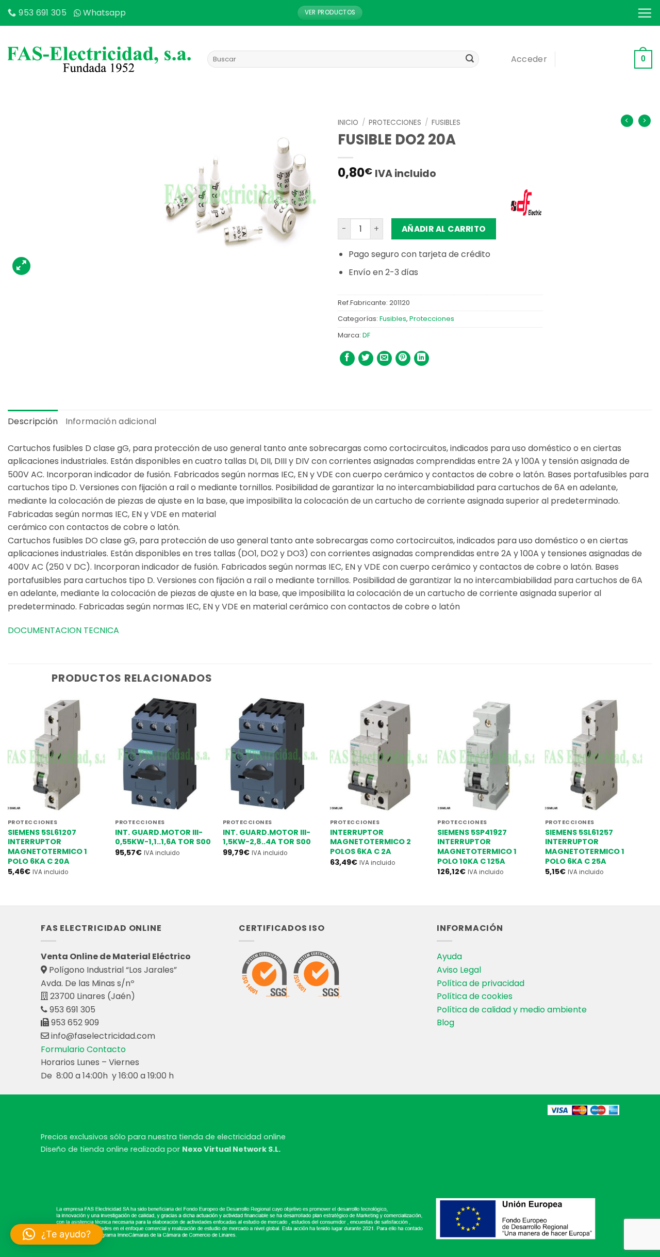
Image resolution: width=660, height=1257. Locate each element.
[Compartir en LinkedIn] (421, 358)
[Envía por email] (384, 358)
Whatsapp (104, 13)
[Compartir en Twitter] (365, 358)
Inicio (348, 122)
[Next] (641, 800)
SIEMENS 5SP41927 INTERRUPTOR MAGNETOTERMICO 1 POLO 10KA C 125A (477, 847)
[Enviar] (469, 59)
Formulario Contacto (83, 1049)
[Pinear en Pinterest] (402, 358)
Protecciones (395, 122)
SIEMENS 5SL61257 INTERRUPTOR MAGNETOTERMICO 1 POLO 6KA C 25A (584, 847)
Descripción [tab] (33, 421)
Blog (445, 1022)
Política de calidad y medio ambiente (512, 1010)
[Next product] (627, 121)
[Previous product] (644, 121)
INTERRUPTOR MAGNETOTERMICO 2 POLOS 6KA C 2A (370, 842)
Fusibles (446, 122)
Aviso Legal (459, 970)
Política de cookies (475, 996)
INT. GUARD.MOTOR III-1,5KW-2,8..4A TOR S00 (267, 837)
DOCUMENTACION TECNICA (64, 630)
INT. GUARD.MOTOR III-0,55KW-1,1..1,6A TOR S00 (163, 837)
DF (366, 335)
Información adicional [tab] (111, 421)
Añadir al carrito (444, 228)
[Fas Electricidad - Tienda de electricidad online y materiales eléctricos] (100, 59)
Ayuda (449, 956)
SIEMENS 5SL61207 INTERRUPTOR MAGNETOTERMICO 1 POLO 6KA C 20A (47, 847)
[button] (644, 13)
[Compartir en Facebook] (347, 358)
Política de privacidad (480, 983)
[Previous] (8, 800)
